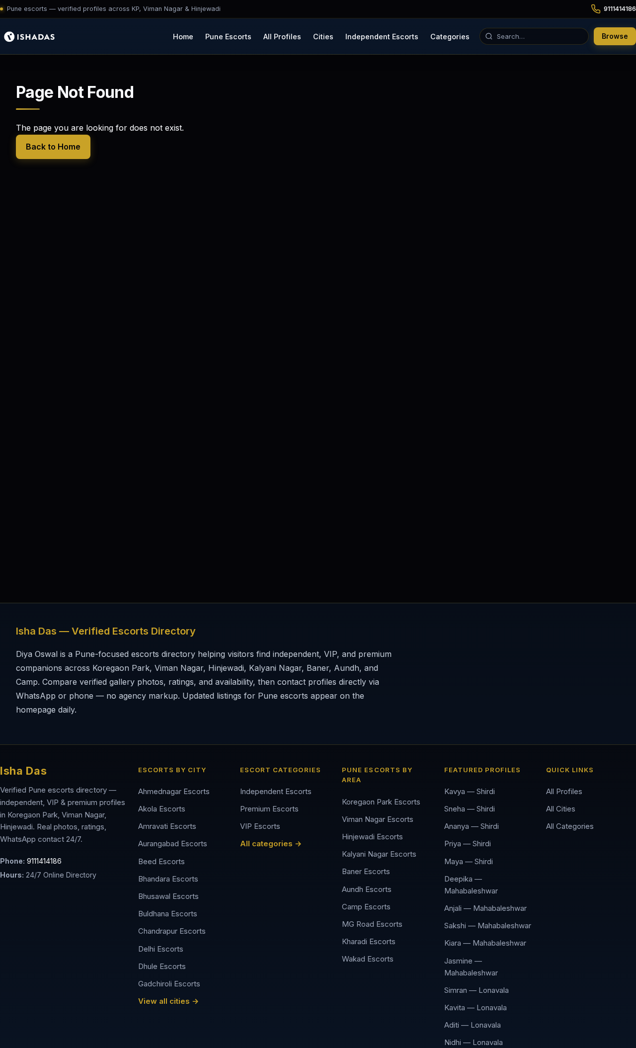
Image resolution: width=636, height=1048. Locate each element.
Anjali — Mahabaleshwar (485, 908)
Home (183, 36)
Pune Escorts (228, 36)
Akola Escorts (161, 808)
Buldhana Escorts (167, 913)
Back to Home (53, 147)
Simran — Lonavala (476, 990)
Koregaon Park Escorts (381, 801)
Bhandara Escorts (168, 879)
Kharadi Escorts (369, 941)
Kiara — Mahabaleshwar (485, 943)
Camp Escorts (366, 906)
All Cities (560, 808)
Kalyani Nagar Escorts (379, 854)
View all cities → (168, 1001)
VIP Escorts (260, 826)
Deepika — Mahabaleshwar (471, 884)
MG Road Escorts (372, 924)
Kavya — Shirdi (469, 791)
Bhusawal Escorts (168, 896)
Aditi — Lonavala (472, 1025)
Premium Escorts (269, 808)
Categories (450, 36)
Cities (323, 36)
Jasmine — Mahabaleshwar (471, 966)
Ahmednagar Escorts (174, 791)
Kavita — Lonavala (475, 1007)
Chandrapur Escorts (172, 931)
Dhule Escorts (162, 966)
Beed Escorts (161, 861)
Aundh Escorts (367, 889)
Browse (615, 36)
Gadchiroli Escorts (169, 983)
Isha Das (23, 770)
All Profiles (282, 36)
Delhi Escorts (160, 949)
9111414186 (44, 861)
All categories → (271, 843)
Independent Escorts (381, 36)
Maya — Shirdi (468, 861)
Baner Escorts (366, 871)
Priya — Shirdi (467, 843)
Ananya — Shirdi (471, 826)
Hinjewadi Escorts (372, 836)
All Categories (570, 826)
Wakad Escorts (368, 959)
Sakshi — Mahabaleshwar (487, 925)
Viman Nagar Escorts (377, 819)
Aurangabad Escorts (172, 843)
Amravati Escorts (167, 826)
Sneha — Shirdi (469, 808)
